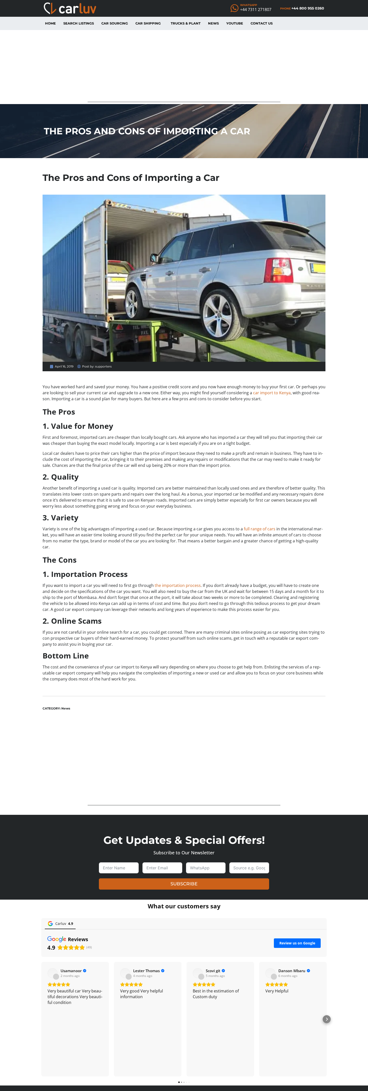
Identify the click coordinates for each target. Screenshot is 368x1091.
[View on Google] (53, 973)
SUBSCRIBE (184, 884)
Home (50, 23)
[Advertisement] (184, 67)
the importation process (178, 585)
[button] (41, 1019)
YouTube (234, 23)
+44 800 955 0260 (307, 8)
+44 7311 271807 (255, 9)
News (213, 23)
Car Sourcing (114, 23)
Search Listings (78, 23)
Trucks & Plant (186, 23)
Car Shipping (148, 23)
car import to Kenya (272, 393)
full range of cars (259, 529)
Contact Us (262, 23)
